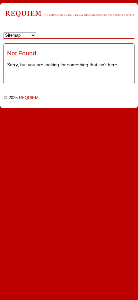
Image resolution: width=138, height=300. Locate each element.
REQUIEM (29, 97)
